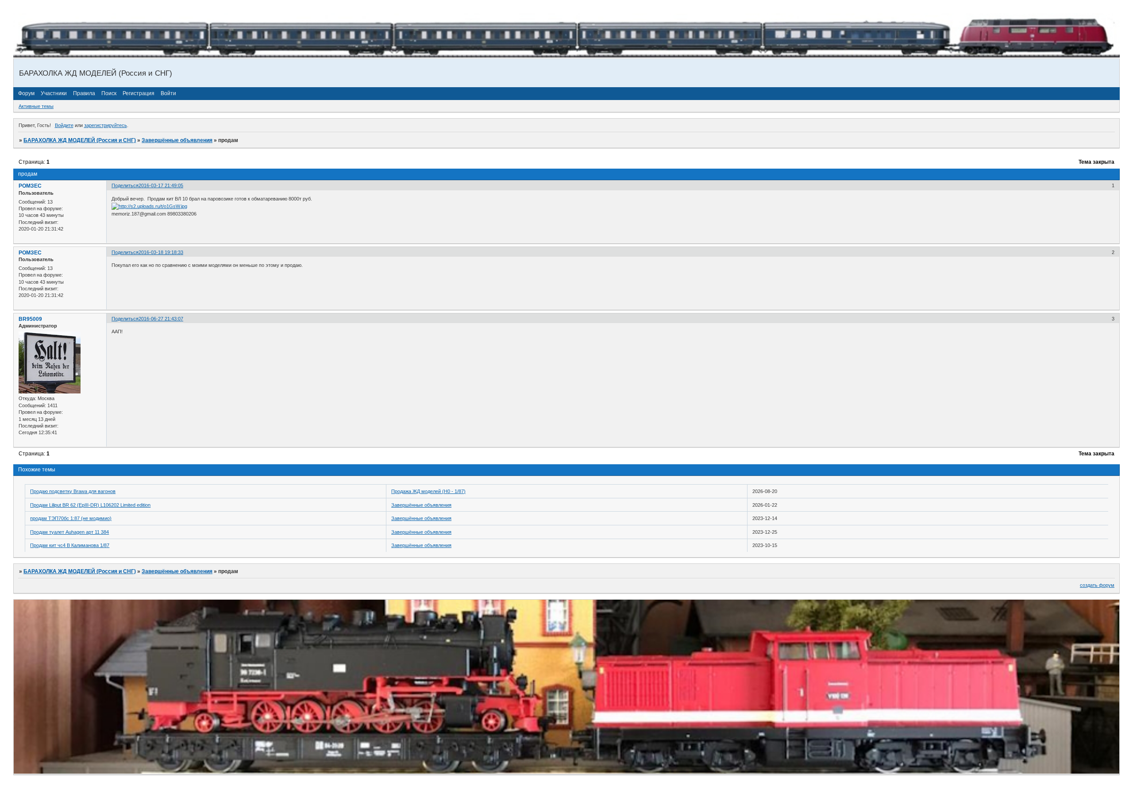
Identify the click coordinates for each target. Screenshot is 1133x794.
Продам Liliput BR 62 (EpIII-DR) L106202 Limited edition (90, 505)
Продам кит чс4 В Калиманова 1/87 (69, 545)
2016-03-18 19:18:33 (161, 252)
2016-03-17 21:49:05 (161, 185)
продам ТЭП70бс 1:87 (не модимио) (71, 518)
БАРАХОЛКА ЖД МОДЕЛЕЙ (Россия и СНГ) (79, 140)
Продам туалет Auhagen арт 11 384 (69, 532)
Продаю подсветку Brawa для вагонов (73, 491)
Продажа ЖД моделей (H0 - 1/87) (428, 491)
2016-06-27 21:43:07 (161, 318)
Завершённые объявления (177, 140)
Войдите (64, 125)
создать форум (1097, 585)
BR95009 (30, 319)
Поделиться (125, 185)
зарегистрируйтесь (105, 125)
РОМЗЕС (30, 186)
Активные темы (36, 106)
